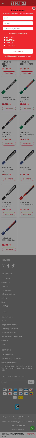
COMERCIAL (10, 40)
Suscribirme (18, 51)
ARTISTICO (10, 37)
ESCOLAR (9, 43)
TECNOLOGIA (10, 46)
